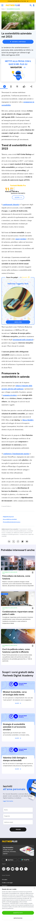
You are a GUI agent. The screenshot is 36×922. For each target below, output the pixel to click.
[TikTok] (8, 869)
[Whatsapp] (17, 869)
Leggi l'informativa (8, 801)
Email (27, 541)
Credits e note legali (7, 882)
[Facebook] (21, 869)
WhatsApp (22, 541)
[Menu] (2, 5)
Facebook (18, 541)
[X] (26, 869)
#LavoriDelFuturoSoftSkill (10, 519)
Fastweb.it (4, 885)
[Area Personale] (33, 5)
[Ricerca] (30, 5)
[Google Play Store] (25, 859)
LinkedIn (9, 541)
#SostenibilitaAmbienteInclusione (11, 522)
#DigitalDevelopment (8, 516)
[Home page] (13, 5)
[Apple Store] (9, 859)
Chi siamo (4, 879)
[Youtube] (12, 869)
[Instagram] (3, 869)
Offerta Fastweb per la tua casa (17, 1)
